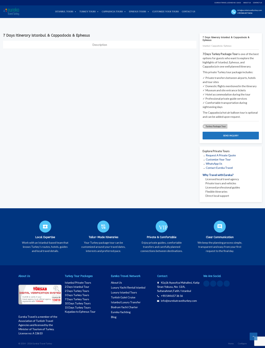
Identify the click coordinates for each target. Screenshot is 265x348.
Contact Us (257, 3)
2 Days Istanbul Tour (77, 286)
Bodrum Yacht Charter (124, 307)
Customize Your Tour (218, 159)
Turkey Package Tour (216, 126)
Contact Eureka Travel (219, 167)
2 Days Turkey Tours (77, 291)
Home (231, 343)
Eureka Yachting (121, 312)
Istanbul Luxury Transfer (126, 302)
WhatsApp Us (214, 163)
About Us (247, 3)
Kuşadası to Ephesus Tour (80, 311)
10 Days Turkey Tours (78, 303)
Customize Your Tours (165, 11)
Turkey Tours (87, 11)
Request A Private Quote (221, 155)
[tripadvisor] (227, 284)
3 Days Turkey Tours (77, 295)
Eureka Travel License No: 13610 (228, 3)
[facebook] (206, 284)
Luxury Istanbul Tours (124, 292)
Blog (113, 317)
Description (99, 44)
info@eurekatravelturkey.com (179, 300)
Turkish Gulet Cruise (123, 297)
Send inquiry (230, 135)
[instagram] (220, 284)
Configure (242, 343)
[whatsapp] (213, 284)
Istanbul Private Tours (78, 282)
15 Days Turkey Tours (78, 307)
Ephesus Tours (137, 11)
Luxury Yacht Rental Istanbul (128, 287)
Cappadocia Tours (112, 11)
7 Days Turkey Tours (77, 299)
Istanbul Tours (64, 11)
